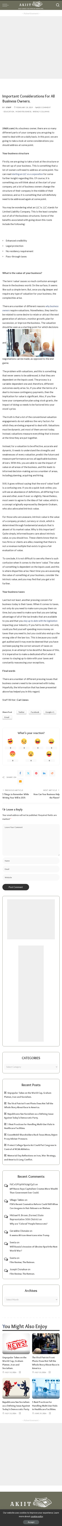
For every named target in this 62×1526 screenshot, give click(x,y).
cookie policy (37, 1516)
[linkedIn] (44, 773)
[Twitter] (28, 773)
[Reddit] (52, 773)
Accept (31, 1522)
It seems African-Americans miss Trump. (30, 1235)
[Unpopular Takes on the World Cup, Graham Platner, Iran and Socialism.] (16, 1343)
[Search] (58, 5)
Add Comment (44, 107)
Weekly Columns (41, 111)
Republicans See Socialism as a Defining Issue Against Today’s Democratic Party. (16, 1406)
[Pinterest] (36, 773)
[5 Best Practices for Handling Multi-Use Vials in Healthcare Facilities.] (46, 1388)
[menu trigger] (6, 5)
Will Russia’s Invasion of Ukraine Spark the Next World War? (33, 1248)
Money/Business (23, 111)
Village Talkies (17, 1199)
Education (9, 111)
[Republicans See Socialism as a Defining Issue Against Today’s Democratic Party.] (16, 1388)
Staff (8, 107)
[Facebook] (20, 773)
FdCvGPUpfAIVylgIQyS (22, 1184)
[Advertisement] (31, 47)
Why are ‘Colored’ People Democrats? (29, 1223)
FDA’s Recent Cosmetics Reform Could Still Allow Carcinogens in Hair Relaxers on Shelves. (34, 1206)
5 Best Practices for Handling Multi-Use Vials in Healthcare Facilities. (44, 1406)
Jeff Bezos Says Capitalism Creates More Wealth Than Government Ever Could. (34, 1190)
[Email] (20, 781)
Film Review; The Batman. (22, 1262)
